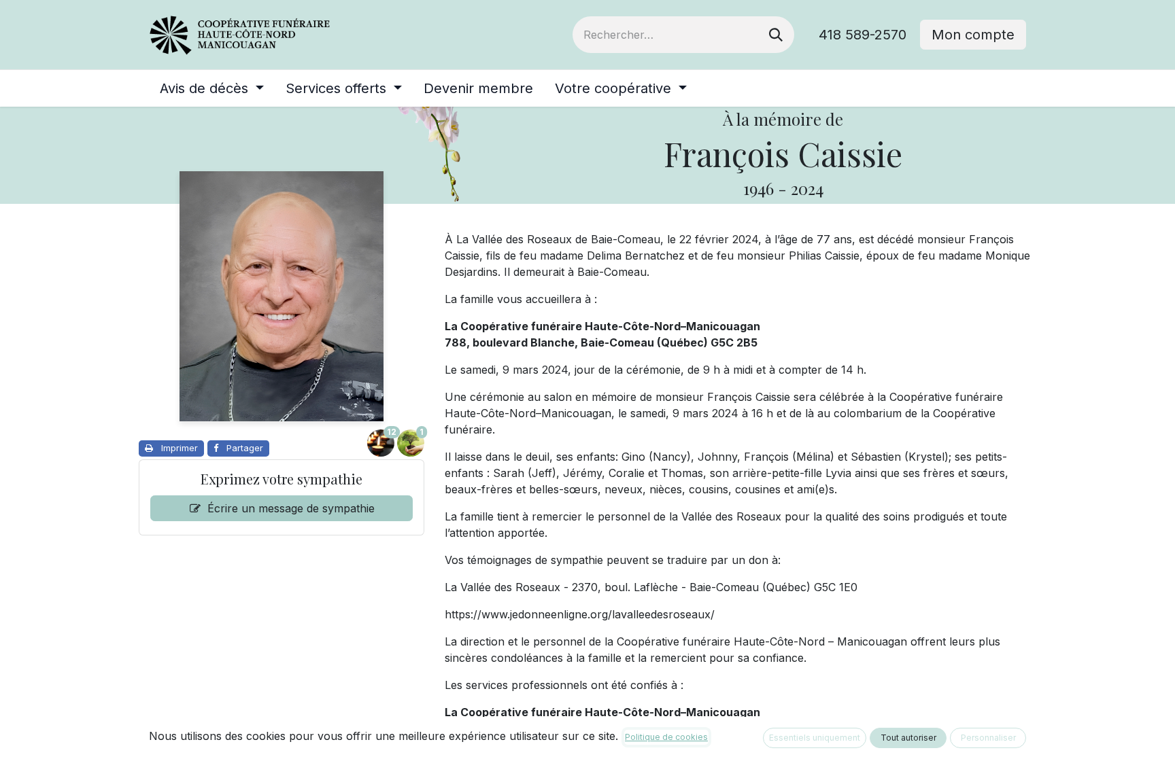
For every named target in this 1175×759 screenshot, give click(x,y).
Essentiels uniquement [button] (814, 737)
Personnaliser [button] (988, 737)
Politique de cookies (666, 737)
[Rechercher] (775, 34)
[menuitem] (212, 88)
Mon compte (973, 35)
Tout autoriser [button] (908, 737)
